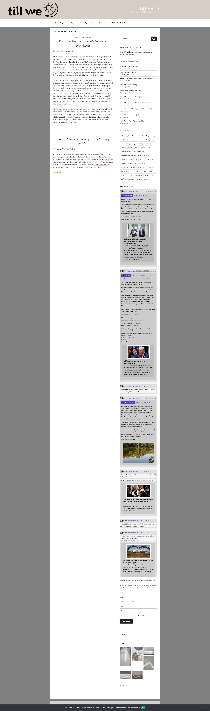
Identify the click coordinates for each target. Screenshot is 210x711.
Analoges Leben (73, 23)
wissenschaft (147, 179)
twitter (130, 175)
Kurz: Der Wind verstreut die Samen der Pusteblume (83, 43)
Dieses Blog (59, 23)
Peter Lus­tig (73, 62)
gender (129, 148)
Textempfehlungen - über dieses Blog (131, 47)
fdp (134, 144)
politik (133, 167)
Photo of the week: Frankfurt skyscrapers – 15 (134, 97)
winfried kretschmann (127, 179)
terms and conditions (139, 616)
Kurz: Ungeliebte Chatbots (128, 72)
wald (146, 175)
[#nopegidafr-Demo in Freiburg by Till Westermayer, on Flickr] (64, 149)
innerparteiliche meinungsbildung (131, 155)
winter (139, 179)
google (136, 148)
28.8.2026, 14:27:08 (139, 275)
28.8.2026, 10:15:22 (142, 533)
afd (122, 136)
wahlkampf (138, 175)
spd (145, 171)
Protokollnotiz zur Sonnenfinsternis (130, 91)
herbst (149, 148)
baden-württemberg (143, 136)
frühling (148, 144)
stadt (150, 171)
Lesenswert (102, 23)
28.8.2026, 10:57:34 (142, 521)
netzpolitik (142, 163)
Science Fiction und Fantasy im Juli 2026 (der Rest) (136, 109)
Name (121, 597)
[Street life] (57, 51)
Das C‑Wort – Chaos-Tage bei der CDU (132, 121)
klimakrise (124, 159)
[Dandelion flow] (67, 51)
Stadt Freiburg (129, 402)
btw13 (123, 140)
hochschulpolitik (126, 152)
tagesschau (128, 195)
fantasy (128, 144)
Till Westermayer (128, 191)
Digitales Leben (90, 23)
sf (132, 171)
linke (141, 159)
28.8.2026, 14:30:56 (142, 386)
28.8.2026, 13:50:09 (143, 402)
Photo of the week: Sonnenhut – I (130, 66)
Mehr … (133, 23)
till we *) (149, 8)
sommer (138, 171)
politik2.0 (141, 167)
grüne (143, 148)
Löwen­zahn (57, 64)
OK (143, 707)
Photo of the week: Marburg (128, 85)
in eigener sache (139, 152)
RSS (152, 588)
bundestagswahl (132, 140)
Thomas (127, 275)
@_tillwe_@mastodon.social (146, 581)
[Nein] (207, 708)
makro (123, 163)
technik (123, 175)
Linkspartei (149, 159)
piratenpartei (125, 167)
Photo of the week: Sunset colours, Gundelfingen (135, 103)
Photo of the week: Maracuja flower (131, 115)
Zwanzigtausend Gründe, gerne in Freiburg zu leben (83, 141)
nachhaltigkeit (132, 163)
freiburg (140, 144)
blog (153, 136)
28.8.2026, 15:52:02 (141, 195)
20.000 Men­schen (100, 164)
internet (146, 155)
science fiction (125, 171)
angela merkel (130, 136)
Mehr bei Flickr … (125, 686)
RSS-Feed (123, 634)
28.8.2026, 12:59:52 (142, 471)
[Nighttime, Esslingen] (137, 675)
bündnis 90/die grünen (147, 140)
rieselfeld (150, 167)
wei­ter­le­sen (57, 172)
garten (123, 148)
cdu (122, 144)
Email (121, 606)
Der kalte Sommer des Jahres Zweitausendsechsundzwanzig (138, 78)
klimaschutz (133, 159)
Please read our (134, 616)
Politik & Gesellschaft (118, 23)
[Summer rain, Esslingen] (125, 657)
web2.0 (152, 175)
